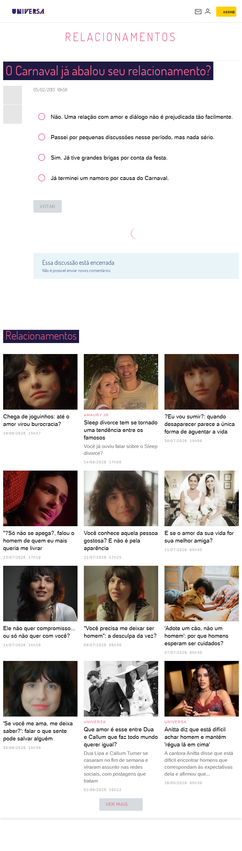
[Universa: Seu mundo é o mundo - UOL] (28, 11)
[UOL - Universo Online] (48, 11)
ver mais (117, 804)
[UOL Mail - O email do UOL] (198, 11)
